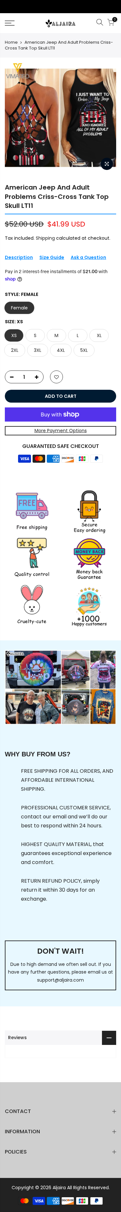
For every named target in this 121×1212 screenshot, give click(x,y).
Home (11, 42)
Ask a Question (88, 257)
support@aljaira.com (60, 980)
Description (19, 257)
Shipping (45, 238)
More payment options (61, 430)
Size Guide (51, 257)
